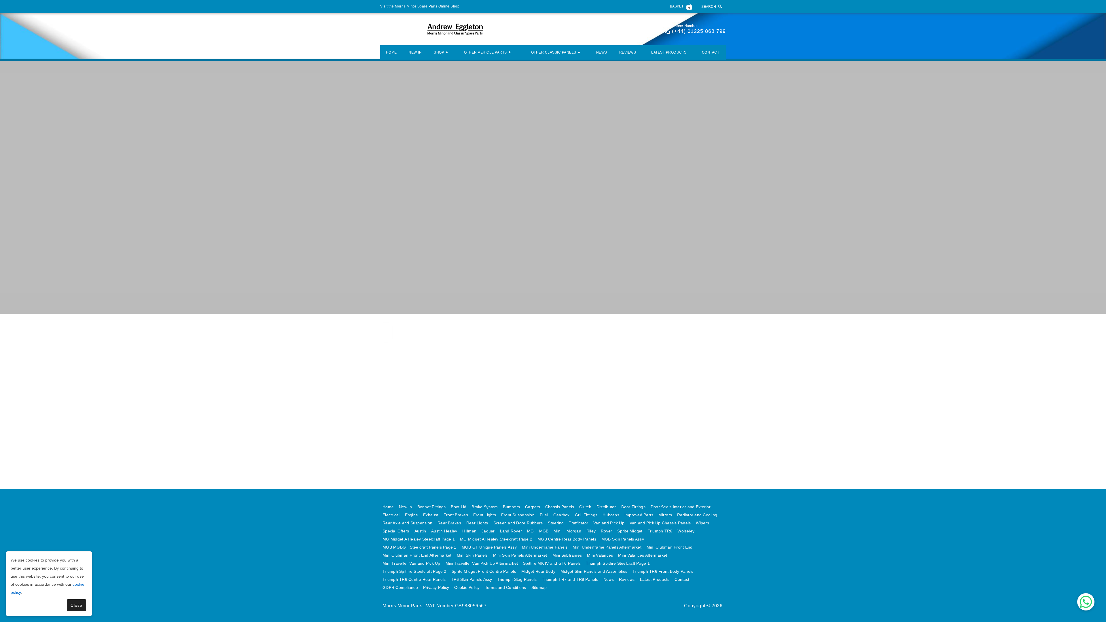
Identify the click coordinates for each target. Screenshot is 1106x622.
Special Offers (395, 531)
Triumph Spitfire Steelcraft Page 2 (414, 571)
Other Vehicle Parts (485, 52)
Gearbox (561, 515)
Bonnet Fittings (431, 507)
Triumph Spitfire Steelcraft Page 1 (618, 563)
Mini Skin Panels (472, 555)
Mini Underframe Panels (545, 547)
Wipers (702, 523)
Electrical (391, 515)
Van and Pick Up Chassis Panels (660, 523)
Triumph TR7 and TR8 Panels (570, 579)
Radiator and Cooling (697, 515)
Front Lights (484, 515)
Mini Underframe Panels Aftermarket (607, 547)
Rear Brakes (449, 523)
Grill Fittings (586, 515)
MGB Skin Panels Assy (622, 539)
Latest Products (669, 52)
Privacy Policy (436, 587)
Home (391, 52)
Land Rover (511, 531)
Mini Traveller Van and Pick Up (411, 563)
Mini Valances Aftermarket (642, 555)
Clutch (585, 507)
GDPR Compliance (400, 587)
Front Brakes (456, 515)
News (601, 52)
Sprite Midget (629, 531)
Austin (420, 531)
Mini (557, 531)
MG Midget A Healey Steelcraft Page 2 (496, 539)
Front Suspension (518, 515)
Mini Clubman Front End (670, 547)
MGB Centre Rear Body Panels (566, 539)
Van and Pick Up (608, 523)
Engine (411, 515)
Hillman (469, 531)
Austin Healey (444, 531)
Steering (556, 523)
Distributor (606, 507)
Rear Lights (477, 523)
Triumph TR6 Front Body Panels (662, 571)
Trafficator (578, 523)
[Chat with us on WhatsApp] (1085, 601)
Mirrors (665, 515)
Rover (606, 531)
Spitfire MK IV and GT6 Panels (552, 563)
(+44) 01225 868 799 (699, 31)
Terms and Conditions (505, 587)
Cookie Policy (467, 587)
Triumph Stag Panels (517, 579)
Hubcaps (611, 515)
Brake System (484, 507)
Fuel (544, 515)
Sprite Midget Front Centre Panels (484, 571)
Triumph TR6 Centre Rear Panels (414, 579)
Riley (591, 531)
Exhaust (430, 515)
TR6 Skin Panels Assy (471, 579)
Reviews (627, 52)
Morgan (574, 531)
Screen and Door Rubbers (518, 523)
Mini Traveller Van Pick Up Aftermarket (482, 563)
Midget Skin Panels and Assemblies (593, 571)
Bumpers (511, 507)
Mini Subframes (567, 555)
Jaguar (488, 531)
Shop (439, 52)
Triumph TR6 (660, 531)
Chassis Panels (559, 507)
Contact (710, 52)
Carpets (532, 507)
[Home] (455, 29)
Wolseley (685, 531)
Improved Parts (639, 515)
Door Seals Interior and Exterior (681, 507)
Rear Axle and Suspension (407, 523)
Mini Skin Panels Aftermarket (520, 555)
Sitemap (539, 587)
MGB (544, 531)
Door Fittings (633, 507)
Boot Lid (458, 507)
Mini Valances (600, 555)
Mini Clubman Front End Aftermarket (417, 555)
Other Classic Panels (553, 52)
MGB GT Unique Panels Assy (489, 547)
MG (530, 531)
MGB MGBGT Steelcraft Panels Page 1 (419, 547)
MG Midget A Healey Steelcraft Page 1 (418, 539)
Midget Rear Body (538, 571)
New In (415, 52)
